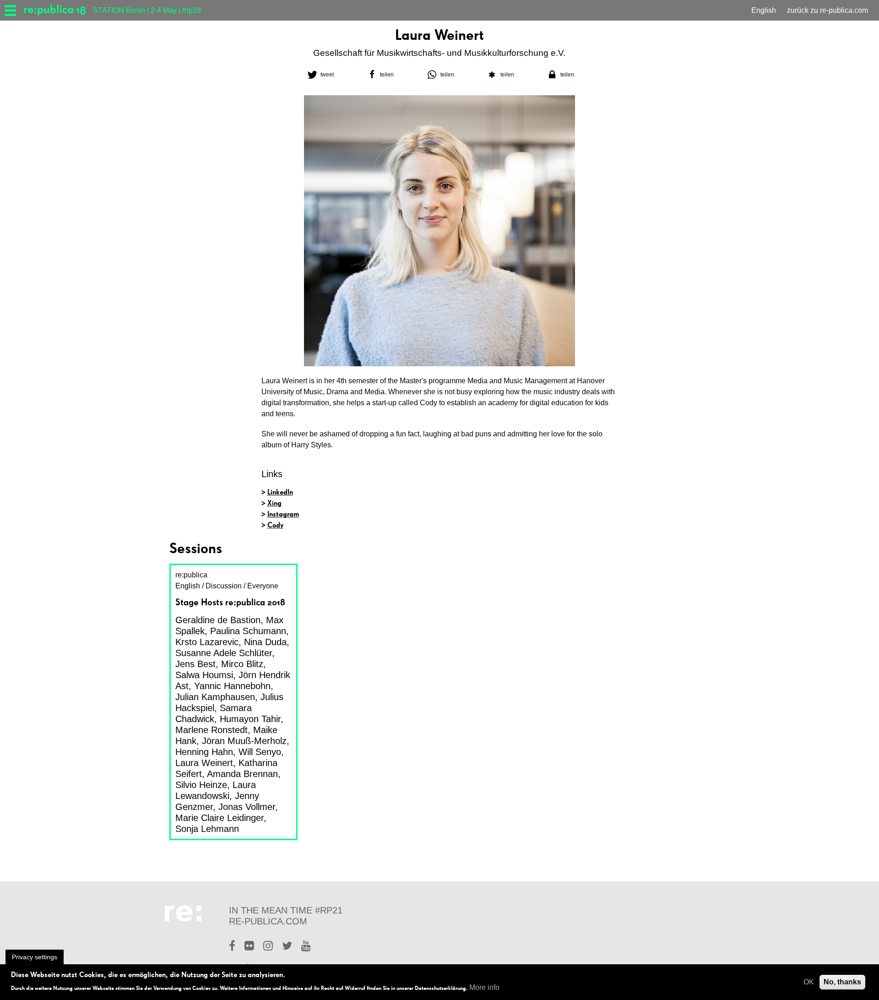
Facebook (232, 946)
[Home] (58, 10)
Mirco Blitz (242, 664)
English (763, 10)
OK (808, 982)
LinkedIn (280, 492)
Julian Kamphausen (215, 697)
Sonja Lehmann (207, 829)
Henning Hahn (204, 752)
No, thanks (842, 982)
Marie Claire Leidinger (219, 818)
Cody (275, 525)
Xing (274, 503)
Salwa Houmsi (204, 675)
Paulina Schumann (248, 631)
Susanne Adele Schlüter (223, 653)
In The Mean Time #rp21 (285, 910)
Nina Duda (265, 642)
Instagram (283, 514)
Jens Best (195, 664)
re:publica (191, 575)
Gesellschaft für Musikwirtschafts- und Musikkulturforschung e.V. (439, 53)
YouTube (306, 946)
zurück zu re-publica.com (827, 10)
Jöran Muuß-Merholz (244, 741)
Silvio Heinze (201, 785)
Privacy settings (34, 957)
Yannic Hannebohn (232, 686)
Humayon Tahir (250, 719)
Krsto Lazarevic (207, 642)
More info (484, 987)
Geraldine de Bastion (217, 620)
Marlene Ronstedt (211, 730)
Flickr (249, 946)
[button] (319, 75)
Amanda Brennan (242, 774)
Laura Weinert (204, 763)
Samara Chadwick (213, 713)
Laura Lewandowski (215, 790)
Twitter (287, 946)
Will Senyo (260, 752)
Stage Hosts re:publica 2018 (230, 602)
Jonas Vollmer (246, 807)
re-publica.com (268, 921)
